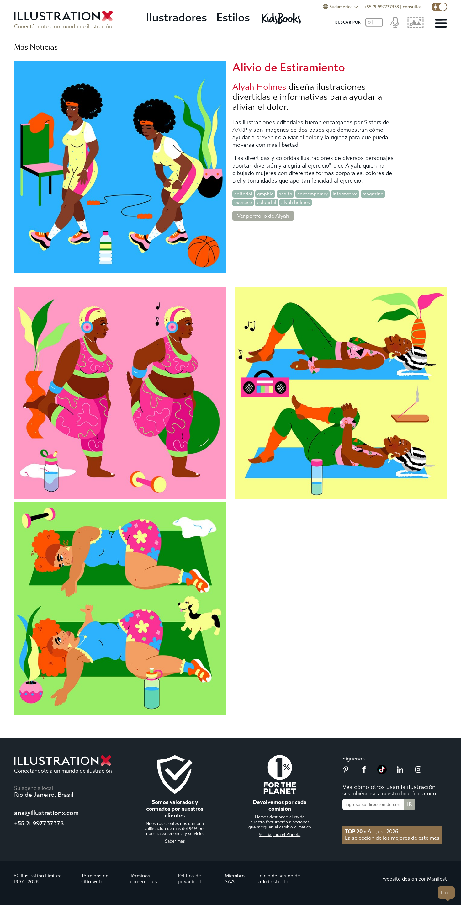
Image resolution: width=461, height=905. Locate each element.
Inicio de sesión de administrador (279, 879)
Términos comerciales (143, 879)
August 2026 (371, 831)
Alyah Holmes (259, 87)
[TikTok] (382, 772)
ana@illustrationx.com (46, 813)
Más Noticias (36, 47)
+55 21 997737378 (381, 6)
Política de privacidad (189, 879)
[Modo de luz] (439, 7)
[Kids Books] (282, 18)
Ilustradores (176, 17)
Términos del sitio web (95, 879)
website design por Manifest (415, 879)
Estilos (233, 17)
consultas (412, 6)
